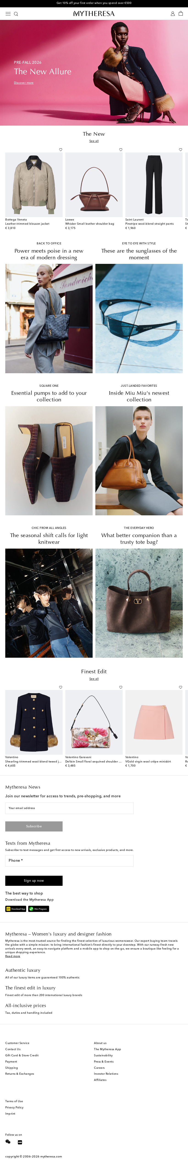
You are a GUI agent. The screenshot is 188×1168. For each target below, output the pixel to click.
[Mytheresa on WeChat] (8, 1141)
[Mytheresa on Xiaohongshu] (20, 1143)
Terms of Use (14, 1101)
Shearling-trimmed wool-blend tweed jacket (35, 761)
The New (94, 134)
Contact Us (12, 1049)
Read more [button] (12, 956)
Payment (11, 1061)
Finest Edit (94, 672)
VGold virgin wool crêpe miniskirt (148, 761)
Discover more (24, 83)
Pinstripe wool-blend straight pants (149, 224)
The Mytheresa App (107, 1049)
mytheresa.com (51, 1156)
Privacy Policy (14, 1107)
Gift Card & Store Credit (22, 1055)
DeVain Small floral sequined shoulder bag (94, 761)
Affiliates (100, 1080)
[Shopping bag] (181, 14)
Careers (99, 1068)
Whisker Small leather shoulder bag (89, 224)
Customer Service (17, 1043)
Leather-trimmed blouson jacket (27, 224)
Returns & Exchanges (19, 1074)
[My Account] (173, 14)
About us (100, 1043)
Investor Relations (106, 1074)
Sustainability (103, 1055)
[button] (56, 149)
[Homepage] (94, 13)
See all (94, 141)
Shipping (11, 1068)
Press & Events (103, 1061)
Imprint (10, 1114)
